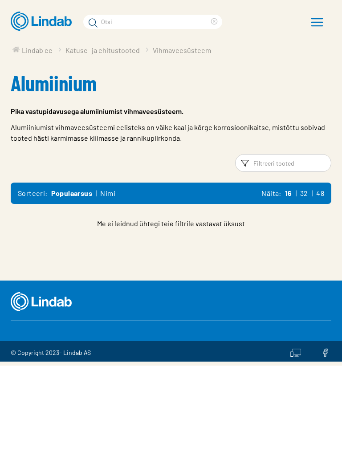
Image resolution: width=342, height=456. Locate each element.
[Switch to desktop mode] (295, 351)
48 (320, 193)
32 (304, 193)
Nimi (107, 193)
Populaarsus (71, 193)
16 (288, 193)
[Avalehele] (43, 21)
